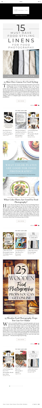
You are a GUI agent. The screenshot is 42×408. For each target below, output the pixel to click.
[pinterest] (38, 404)
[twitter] (35, 404)
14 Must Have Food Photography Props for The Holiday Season (8, 252)
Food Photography (13, 79)
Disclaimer (25, 404)
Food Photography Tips (27, 316)
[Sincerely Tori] (4, 1)
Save (36, 105)
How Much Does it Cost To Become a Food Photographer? (8, 132)
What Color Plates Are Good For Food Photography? (21, 200)
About (11, 404)
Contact (8, 404)
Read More (21, 101)
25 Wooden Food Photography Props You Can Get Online (21, 319)
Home (4, 404)
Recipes (14, 404)
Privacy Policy (19, 404)
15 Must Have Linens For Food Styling (21, 82)
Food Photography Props (27, 79)
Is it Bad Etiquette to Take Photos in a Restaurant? (20, 252)
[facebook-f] (33, 404)
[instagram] (37, 404)
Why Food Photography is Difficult (19, 370)
